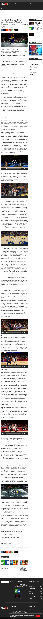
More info (14, 616)
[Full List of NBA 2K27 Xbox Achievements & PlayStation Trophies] (5, 562)
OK (38, 615)
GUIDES (31, 69)
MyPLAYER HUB (18, 3)
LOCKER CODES (26, 3)
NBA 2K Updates (4, 27)
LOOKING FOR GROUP (34, 64)
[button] (41, 3)
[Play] (2, 168)
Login (1, 0)
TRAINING (33, 3)
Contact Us (11, 0)
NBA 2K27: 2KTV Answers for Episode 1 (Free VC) (38, 23)
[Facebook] (2, 30)
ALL (31, 61)
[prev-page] (1, 572)
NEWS (12, 3)
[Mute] (24, 168)
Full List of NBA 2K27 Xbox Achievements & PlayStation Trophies (4, 567)
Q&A (31, 66)
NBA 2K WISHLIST (33, 67)
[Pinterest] (10, 30)
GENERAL (32, 62)
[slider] (13, 168)
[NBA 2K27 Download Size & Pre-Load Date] (14, 562)
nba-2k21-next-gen (10, 543)
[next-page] (3, 572)
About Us (7, 0)
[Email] (15, 30)
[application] (14, 162)
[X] (41, 1)
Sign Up (4, 0)
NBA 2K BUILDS (33, 71)
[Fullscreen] (26, 168)
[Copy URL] (17, 30)
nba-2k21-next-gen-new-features (19, 543)
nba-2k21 (5, 543)
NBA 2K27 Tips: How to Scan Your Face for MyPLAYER (38, 34)
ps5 (25, 543)
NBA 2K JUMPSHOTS (34, 72)
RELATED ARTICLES (4, 557)
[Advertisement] (21, 14)
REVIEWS (31, 74)
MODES (4, 8)
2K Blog (3, 540)
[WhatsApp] (12, 30)
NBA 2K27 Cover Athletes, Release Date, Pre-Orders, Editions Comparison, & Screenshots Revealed (23, 568)
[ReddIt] (7, 30)
